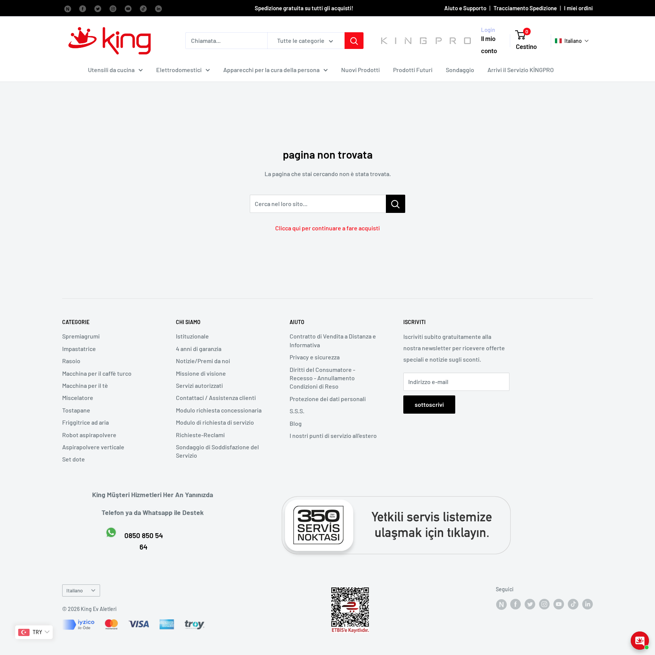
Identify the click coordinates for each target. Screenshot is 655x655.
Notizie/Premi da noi (203, 360)
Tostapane (76, 410)
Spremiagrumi (81, 336)
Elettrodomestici (179, 69)
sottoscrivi (429, 404)
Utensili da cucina (111, 69)
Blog (296, 423)
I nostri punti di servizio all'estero (333, 435)
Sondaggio (460, 69)
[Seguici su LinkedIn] (158, 8)
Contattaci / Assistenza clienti (216, 397)
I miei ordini (578, 8)
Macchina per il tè (85, 385)
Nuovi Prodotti (360, 69)
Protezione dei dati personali (328, 398)
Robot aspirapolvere (89, 434)
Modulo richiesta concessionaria (219, 410)
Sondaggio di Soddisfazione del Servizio (217, 451)
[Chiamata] (354, 40)
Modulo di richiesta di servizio (215, 422)
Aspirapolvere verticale (93, 446)
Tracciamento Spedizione (525, 8)
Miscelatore (77, 397)
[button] (572, 41)
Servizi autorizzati (199, 385)
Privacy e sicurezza (315, 357)
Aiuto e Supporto (465, 8)
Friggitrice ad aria (85, 422)
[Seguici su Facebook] (67, 8)
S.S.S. (297, 410)
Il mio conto (489, 45)
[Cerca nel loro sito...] (395, 204)
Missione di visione (201, 373)
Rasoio (71, 360)
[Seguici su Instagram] (113, 8)
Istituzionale (192, 336)
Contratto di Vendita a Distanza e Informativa (333, 340)
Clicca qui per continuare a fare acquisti (327, 227)
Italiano (74, 590)
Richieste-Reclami (200, 434)
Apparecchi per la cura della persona (271, 69)
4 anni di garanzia (198, 348)
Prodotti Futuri (412, 69)
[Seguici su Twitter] (97, 8)
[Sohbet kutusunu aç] (640, 640)
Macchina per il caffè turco (97, 373)
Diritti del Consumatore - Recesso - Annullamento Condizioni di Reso (322, 378)
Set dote (73, 459)
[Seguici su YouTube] (128, 8)
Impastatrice (79, 348)
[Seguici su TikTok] (143, 8)
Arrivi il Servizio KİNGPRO (520, 69)
